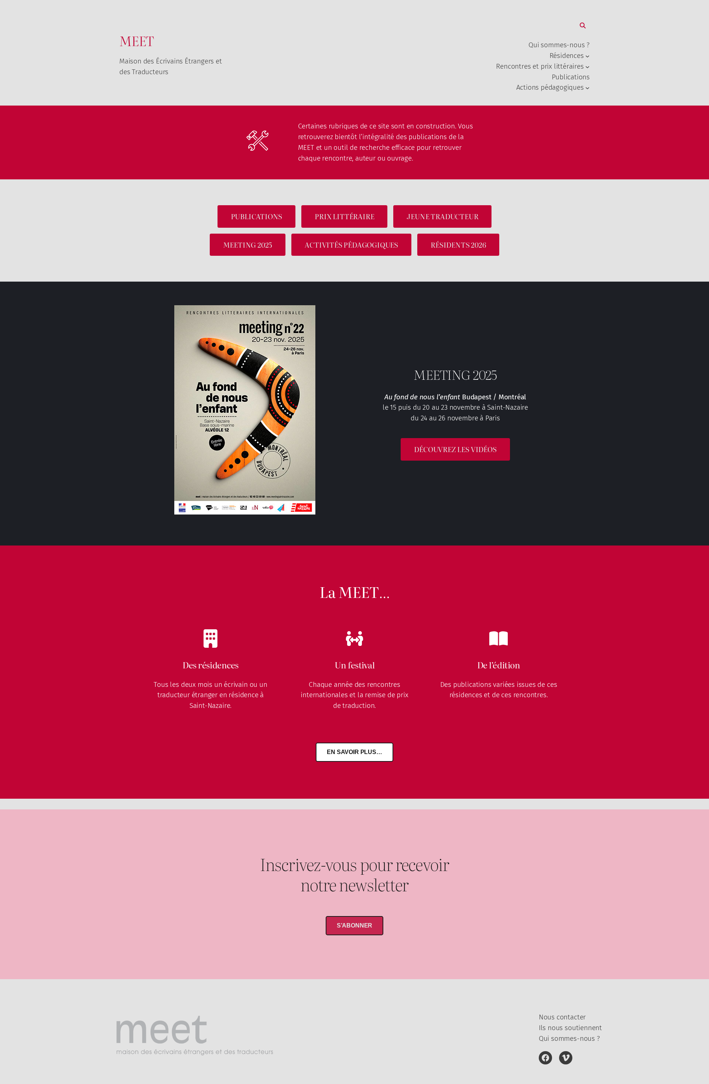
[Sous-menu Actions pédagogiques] (587, 88)
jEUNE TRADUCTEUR (442, 216)
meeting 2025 (248, 244)
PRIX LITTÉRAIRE (344, 216)
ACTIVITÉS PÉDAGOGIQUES (351, 244)
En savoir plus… (354, 752)
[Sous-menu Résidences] (587, 56)
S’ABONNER (354, 925)
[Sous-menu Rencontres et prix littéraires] (587, 66)
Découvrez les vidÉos (455, 449)
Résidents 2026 (458, 244)
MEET (136, 40)
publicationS (256, 216)
